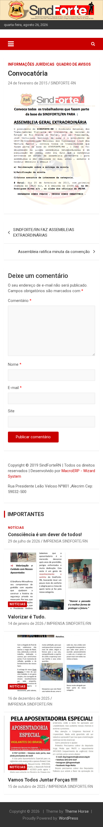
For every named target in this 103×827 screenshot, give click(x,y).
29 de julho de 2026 (24, 541)
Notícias (16, 528)
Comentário (19, 300)
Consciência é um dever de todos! (45, 534)
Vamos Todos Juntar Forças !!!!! (42, 780)
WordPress (68, 818)
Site (11, 411)
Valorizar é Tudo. (27, 617)
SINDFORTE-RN (63, 83)
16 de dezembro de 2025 (29, 698)
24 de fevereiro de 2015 (28, 83)
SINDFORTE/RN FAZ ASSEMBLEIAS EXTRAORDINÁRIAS (43, 232)
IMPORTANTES (26, 514)
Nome (14, 364)
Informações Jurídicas (31, 64)
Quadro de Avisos (73, 64)
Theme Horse (77, 811)
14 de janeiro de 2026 (26, 623)
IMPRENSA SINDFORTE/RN (65, 541)
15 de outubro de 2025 (26, 786)
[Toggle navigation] (11, 44)
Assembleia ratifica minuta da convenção (54, 251)
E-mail (15, 387)
